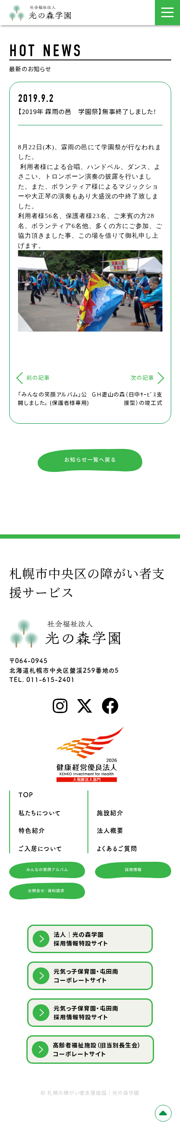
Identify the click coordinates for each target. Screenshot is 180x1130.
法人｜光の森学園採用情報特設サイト (81, 938)
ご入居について (40, 848)
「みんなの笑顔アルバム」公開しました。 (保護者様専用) (53, 398)
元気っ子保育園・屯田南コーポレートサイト (86, 975)
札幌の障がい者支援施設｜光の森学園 (93, 1092)
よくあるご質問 (117, 848)
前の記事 (38, 377)
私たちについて (39, 813)
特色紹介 (31, 830)
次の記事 (142, 377)
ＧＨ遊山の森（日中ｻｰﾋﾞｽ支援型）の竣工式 (127, 398)
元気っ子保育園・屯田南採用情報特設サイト (86, 1012)
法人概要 (110, 830)
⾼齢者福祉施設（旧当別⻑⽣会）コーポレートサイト (97, 1049)
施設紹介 (110, 813)
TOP (25, 795)
